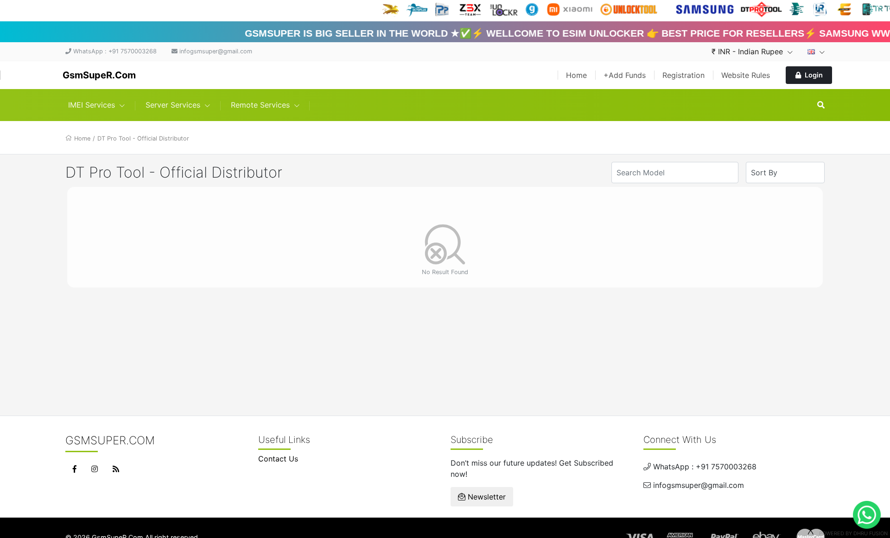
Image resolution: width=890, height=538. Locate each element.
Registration (683, 75)
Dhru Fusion (870, 533)
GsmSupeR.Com (99, 75)
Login (814, 75)
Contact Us (278, 458)
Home (576, 75)
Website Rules (745, 75)
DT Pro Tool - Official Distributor (143, 138)
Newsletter (485, 496)
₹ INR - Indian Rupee (748, 51)
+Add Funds (625, 75)
